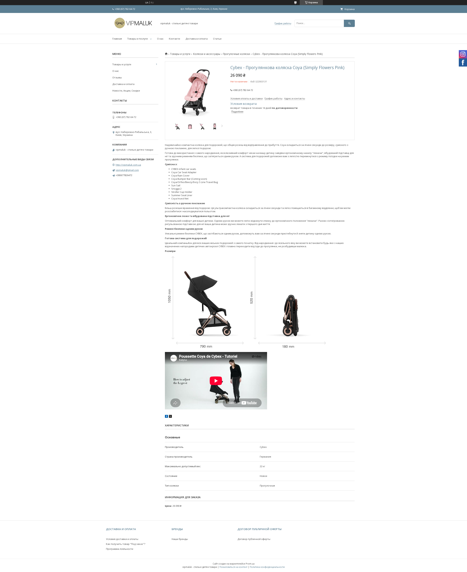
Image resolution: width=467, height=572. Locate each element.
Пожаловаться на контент (233, 567)
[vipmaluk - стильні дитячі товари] (134, 29)
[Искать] (349, 23)
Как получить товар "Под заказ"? (125, 544)
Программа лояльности (119, 548)
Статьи (217, 38)
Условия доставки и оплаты (122, 539)
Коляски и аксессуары (206, 53)
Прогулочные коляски (236, 53)
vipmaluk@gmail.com (127, 170)
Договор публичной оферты (254, 539)
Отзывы (117, 77)
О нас (160, 38)
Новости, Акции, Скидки (126, 90)
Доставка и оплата (197, 38)
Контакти (174, 38)
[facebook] (166, 417)
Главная (117, 38)
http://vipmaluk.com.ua (128, 164)
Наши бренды (180, 539)
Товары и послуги (137, 38)
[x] (170, 417)
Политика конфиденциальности (267, 567)
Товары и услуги (180, 53)
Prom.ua (250, 563)
